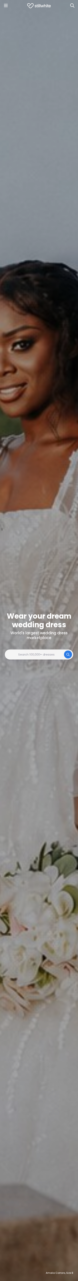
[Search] (72, 6)
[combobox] (39, 654)
